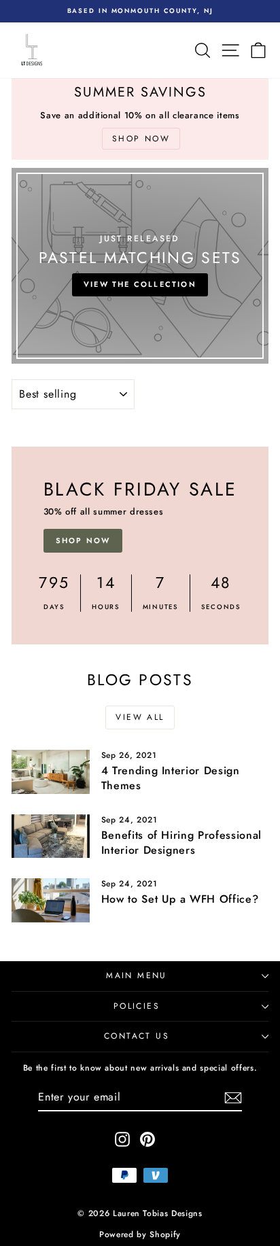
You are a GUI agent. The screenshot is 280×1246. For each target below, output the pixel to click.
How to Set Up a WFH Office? (180, 899)
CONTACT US (136, 1036)
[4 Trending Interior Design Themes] (51, 771)
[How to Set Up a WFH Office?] (51, 900)
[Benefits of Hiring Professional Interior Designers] (51, 836)
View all (140, 717)
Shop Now (83, 540)
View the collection (140, 284)
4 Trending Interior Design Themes (170, 778)
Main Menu (136, 975)
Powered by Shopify (140, 1234)
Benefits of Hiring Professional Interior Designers (181, 842)
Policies (136, 1006)
